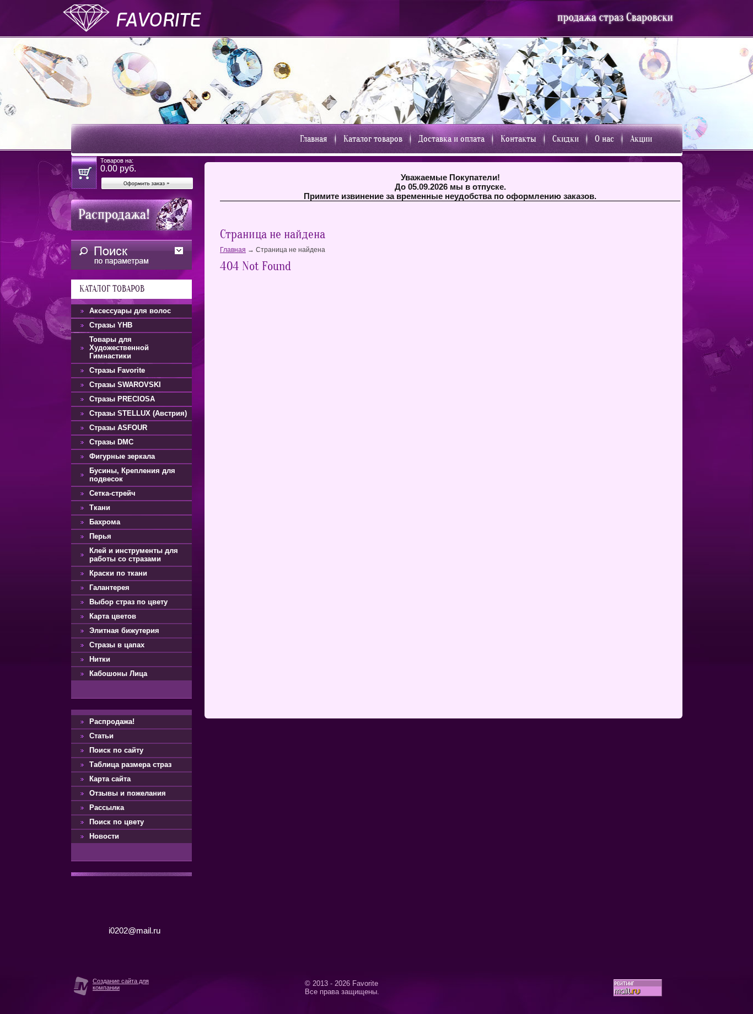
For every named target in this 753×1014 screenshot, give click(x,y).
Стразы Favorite (117, 370)
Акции (641, 139)
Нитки (99, 659)
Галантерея (109, 587)
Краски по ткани (118, 573)
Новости (104, 836)
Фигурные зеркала (122, 456)
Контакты (518, 139)
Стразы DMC (111, 442)
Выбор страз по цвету (128, 602)
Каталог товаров (372, 139)
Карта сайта (110, 779)
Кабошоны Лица (118, 673)
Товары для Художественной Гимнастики (119, 347)
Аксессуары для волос (130, 311)
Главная (313, 139)
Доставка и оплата (451, 139)
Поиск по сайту (116, 750)
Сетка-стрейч (112, 493)
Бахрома (104, 522)
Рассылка (106, 807)
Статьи (101, 736)
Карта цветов (112, 616)
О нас (604, 139)
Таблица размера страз (130, 764)
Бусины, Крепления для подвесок (132, 474)
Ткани (99, 507)
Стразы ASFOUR (118, 427)
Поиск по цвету (116, 822)
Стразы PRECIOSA (122, 399)
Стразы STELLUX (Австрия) (138, 413)
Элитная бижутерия (124, 630)
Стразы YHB (110, 325)
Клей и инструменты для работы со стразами (133, 554)
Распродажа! (112, 721)
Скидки (565, 139)
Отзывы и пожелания (127, 793)
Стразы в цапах (116, 645)
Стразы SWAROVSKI (125, 384)
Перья (100, 536)
